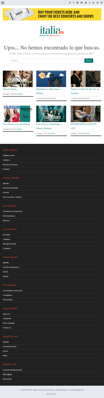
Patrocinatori (8, 300)
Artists (5, 351)
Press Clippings (9, 323)
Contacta (6, 169)
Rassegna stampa (9, 244)
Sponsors (6, 221)
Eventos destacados (10, 188)
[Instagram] (101, 3)
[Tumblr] (89, 3)
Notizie (5, 276)
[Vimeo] (86, 3)
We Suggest (7, 374)
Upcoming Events (10, 347)
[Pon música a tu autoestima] (18, 121)
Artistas (6, 193)
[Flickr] (77, 3)
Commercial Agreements (12, 370)
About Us (6, 314)
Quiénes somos (9, 155)
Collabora (6, 239)
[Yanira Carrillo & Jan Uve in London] (85, 86)
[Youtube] (81, 3)
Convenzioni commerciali (12, 291)
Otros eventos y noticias (12, 197)
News (5, 356)
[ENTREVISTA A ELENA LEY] (85, 121)
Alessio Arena (10, 89)
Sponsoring (7, 379)
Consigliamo (7, 295)
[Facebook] (73, 3)
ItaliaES (20, 94)
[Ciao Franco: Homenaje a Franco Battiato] (51, 121)
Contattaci (7, 248)
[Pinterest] (97, 3)
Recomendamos (9, 216)
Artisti (5, 272)
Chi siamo (6, 235)
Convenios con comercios (12, 211)
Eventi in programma (11, 267)
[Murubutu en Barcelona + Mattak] (51, 86)
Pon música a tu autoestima (16, 124)
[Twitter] (70, 3)
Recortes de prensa (10, 165)
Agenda (6, 183)
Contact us (7, 328)
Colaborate (7, 319)
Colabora (6, 160)
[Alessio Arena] (18, 86)
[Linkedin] (93, 3)
